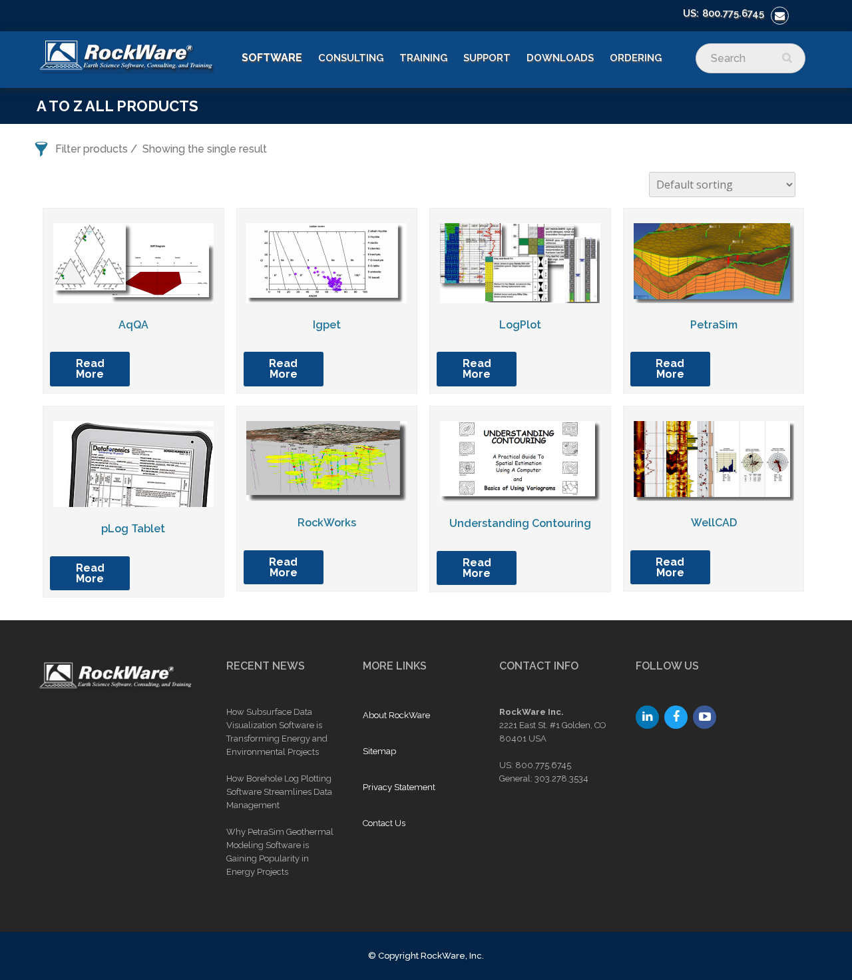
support (487, 58)
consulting (350, 58)
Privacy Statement (399, 787)
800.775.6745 (733, 13)
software (272, 57)
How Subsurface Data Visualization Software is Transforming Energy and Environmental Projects (276, 732)
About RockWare (396, 715)
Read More (90, 368)
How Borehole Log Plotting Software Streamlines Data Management (279, 791)
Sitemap (379, 751)
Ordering (636, 58)
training (423, 58)
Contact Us (384, 823)
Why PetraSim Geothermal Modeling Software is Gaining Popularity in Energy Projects (279, 852)
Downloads (560, 58)
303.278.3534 (561, 778)
